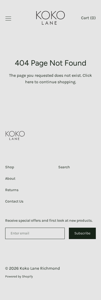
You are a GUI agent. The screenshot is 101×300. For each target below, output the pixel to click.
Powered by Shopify (19, 276)
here (29, 81)
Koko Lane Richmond (40, 268)
